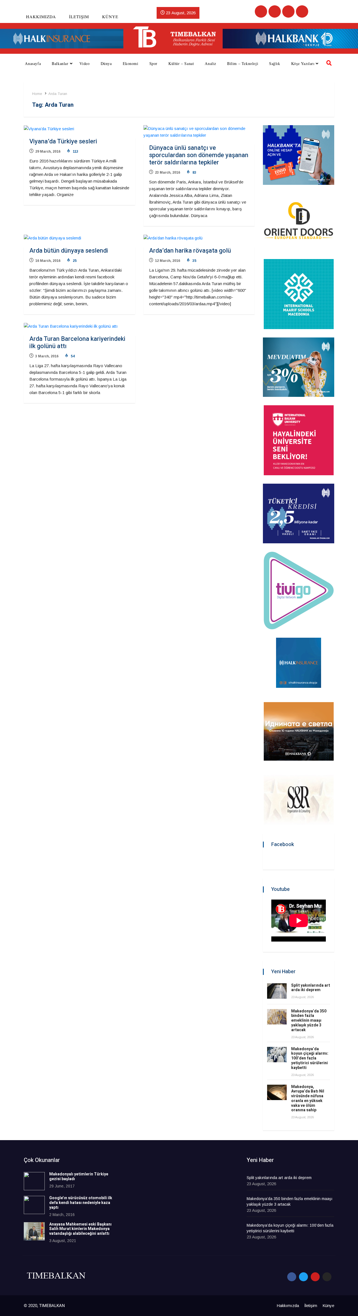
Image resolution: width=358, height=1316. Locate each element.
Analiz (210, 63)
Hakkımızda (41, 16)
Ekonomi (130, 63)
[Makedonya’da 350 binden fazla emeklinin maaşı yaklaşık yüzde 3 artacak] (277, 1016)
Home (37, 94)
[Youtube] (288, 11)
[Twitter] (274, 11)
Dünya (106, 63)
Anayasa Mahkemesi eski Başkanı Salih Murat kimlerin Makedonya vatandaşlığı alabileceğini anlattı (80, 1229)
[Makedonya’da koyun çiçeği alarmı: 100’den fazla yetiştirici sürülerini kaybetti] (277, 1054)
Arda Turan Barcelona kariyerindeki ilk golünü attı (77, 342)
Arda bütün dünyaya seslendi (68, 250)
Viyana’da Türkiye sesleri (63, 141)
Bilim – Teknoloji (242, 63)
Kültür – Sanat (181, 63)
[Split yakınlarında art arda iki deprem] (277, 991)
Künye (110, 16)
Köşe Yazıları (303, 63)
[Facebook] (261, 11)
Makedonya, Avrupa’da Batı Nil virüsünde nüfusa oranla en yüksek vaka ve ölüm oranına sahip (307, 1098)
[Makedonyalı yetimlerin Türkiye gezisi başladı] (34, 1181)
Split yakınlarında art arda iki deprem (310, 987)
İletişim (79, 16)
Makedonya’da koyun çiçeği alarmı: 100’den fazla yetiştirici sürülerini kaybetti (309, 1058)
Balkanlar (60, 63)
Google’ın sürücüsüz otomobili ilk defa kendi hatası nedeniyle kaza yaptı (80, 1202)
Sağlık (274, 63)
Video (84, 63)
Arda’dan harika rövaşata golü (190, 250)
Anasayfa (33, 63)
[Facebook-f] (291, 1276)
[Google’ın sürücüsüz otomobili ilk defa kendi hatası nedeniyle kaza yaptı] (34, 1205)
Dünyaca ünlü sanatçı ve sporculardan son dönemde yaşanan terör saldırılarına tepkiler (198, 155)
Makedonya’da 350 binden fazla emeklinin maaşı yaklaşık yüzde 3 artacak (308, 1020)
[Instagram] (302, 11)
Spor (153, 63)
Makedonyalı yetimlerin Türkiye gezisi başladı (78, 1176)
